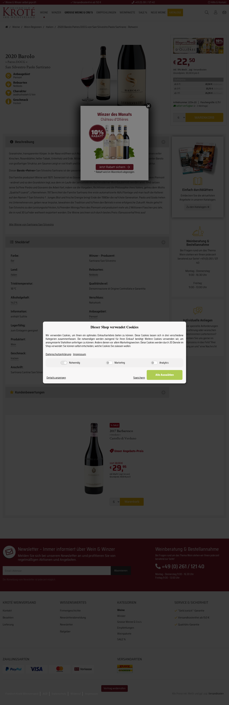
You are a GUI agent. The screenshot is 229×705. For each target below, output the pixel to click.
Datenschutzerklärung (58, 354)
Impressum (79, 354)
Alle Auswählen (164, 375)
